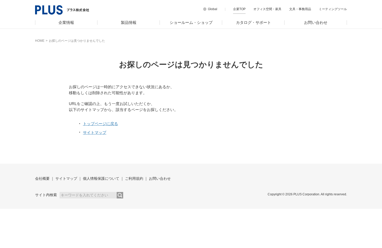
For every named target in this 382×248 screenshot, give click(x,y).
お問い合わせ (315, 22)
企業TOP (239, 9)
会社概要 (42, 178)
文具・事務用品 (300, 9)
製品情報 (128, 22)
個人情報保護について (101, 178)
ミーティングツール (333, 9)
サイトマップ (94, 132)
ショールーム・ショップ (191, 22)
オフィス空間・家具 (267, 9)
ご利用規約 (134, 178)
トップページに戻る (100, 123)
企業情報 (66, 22)
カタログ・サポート (253, 22)
